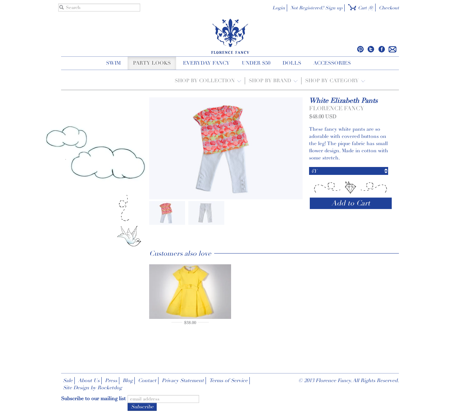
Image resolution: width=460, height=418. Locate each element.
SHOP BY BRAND (271, 81)
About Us (89, 380)
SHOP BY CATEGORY (332, 81)
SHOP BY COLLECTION (205, 81)
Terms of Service (228, 380)
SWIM (113, 63)
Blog (128, 380)
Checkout (389, 8)
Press (111, 380)
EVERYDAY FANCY (206, 63)
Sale (68, 380)
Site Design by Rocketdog (92, 388)
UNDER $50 (256, 63)
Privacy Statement (183, 380)
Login (278, 8)
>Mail (392, 49)
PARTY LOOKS (152, 63)
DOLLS (291, 63)
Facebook (381, 49)
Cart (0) (364, 8)
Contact (147, 380)
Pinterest (360, 49)
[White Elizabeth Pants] (167, 212)
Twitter (371, 49)
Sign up (333, 8)
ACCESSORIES (332, 63)
